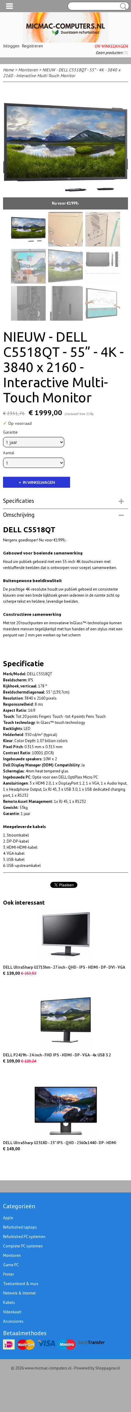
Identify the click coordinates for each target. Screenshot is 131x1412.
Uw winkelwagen (111, 46)
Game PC (11, 1264)
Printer (8, 1274)
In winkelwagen (39, 482)
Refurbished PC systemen (24, 1236)
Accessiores (13, 1321)
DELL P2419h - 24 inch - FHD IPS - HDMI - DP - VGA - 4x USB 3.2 (57, 1055)
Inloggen (11, 46)
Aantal (8, 452)
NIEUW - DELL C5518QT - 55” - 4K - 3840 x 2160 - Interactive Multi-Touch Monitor (61, 72)
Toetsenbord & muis (20, 1283)
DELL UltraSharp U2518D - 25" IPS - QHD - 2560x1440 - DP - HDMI (59, 1142)
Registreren (32, 46)
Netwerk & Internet (19, 1293)
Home (8, 70)
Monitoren (28, 70)
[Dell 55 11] (65, 147)
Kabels (9, 1302)
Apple (8, 1217)
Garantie (10, 432)
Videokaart (12, 1312)
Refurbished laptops (20, 1227)
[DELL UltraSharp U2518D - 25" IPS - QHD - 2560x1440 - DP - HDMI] (65, 1110)
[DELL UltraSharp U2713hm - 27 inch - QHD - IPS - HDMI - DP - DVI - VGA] (65, 934)
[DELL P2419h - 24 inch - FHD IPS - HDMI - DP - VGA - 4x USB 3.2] (65, 1022)
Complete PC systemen (23, 1246)
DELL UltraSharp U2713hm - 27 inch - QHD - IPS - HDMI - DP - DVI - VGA (64, 967)
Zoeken (122, 6)
